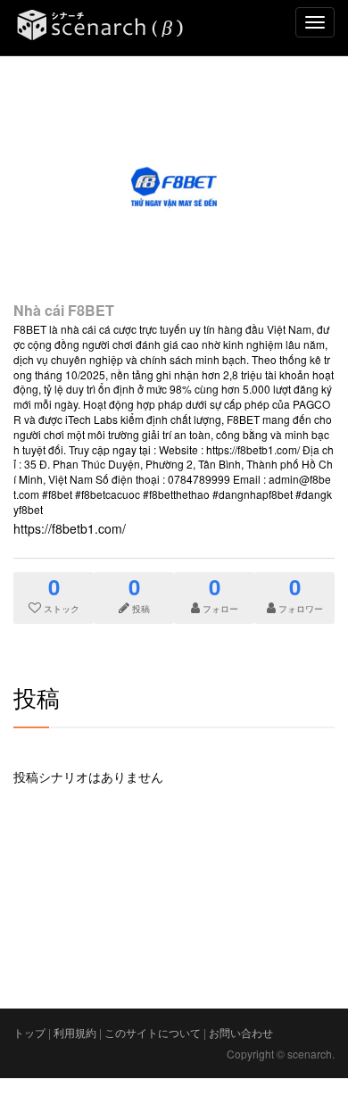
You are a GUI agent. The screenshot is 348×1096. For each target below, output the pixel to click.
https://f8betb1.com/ (69, 528)
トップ (29, 1032)
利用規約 (75, 1032)
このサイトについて (152, 1032)
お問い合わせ (241, 1032)
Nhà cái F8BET (63, 310)
